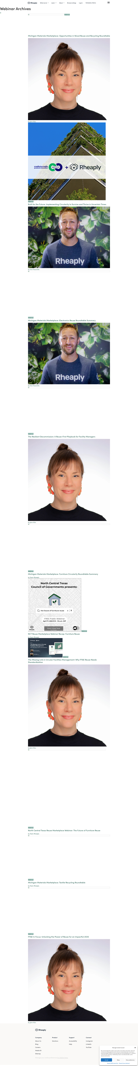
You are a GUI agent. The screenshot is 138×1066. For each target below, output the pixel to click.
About (61, 3)
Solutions (55, 1041)
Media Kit (38, 1050)
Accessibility (73, 1041)
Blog (36, 1044)
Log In (81, 3)
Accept (106, 1060)
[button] (135, 1047)
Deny (118, 1060)
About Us (38, 1041)
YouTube (88, 1047)
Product (54, 1037)
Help (70, 1044)
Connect (88, 1037)
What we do (43, 3)
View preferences (130, 1060)
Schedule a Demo (91, 3)
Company (38, 1037)
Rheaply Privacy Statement (124, 1063)
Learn (53, 3)
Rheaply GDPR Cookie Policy (112, 1063)
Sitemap (38, 1054)
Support (71, 1037)
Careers (37, 1047)
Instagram (89, 1041)
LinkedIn (88, 1044)
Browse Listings (71, 3)
